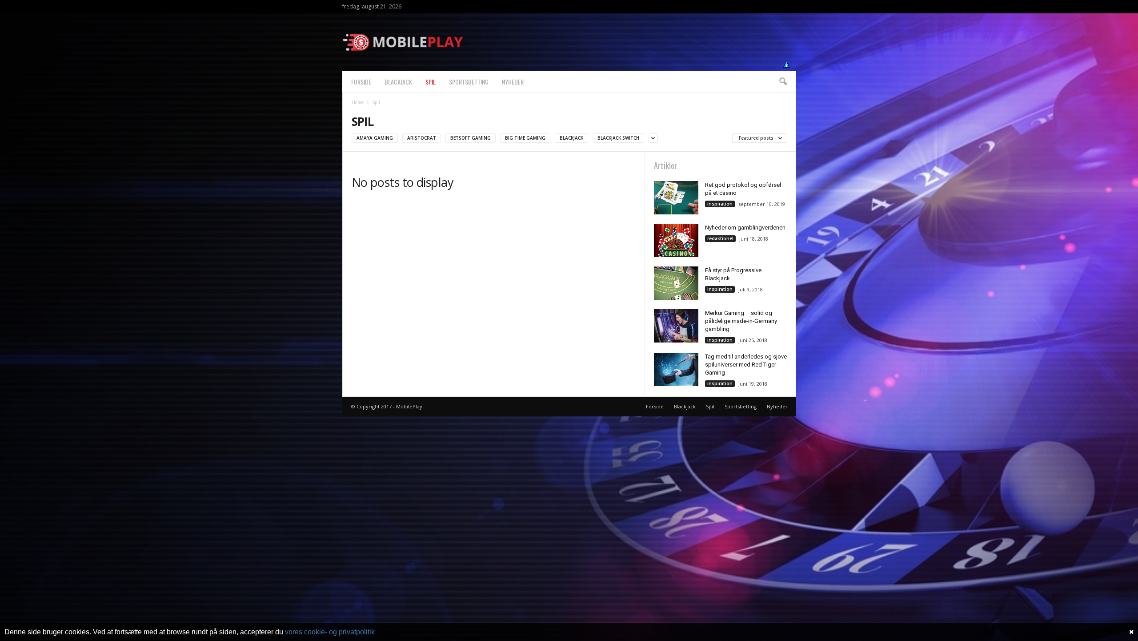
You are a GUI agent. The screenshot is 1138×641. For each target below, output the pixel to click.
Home (358, 102)
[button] (783, 82)
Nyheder (513, 81)
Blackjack (398, 81)
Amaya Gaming (375, 138)
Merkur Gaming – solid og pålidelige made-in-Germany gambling (741, 321)
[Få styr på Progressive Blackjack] (676, 283)
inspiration (720, 204)
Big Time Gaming (525, 138)
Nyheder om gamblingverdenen (745, 227)
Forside (361, 81)
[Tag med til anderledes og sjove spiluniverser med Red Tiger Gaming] (676, 369)
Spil (430, 81)
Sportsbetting (469, 81)
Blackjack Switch (618, 138)
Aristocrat (421, 138)
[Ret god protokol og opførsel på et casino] (676, 197)
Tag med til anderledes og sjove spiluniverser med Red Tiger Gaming (746, 364)
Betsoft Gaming (470, 138)
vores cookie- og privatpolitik (330, 632)
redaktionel (720, 238)
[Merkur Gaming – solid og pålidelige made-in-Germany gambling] (676, 326)
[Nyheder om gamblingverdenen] (676, 240)
